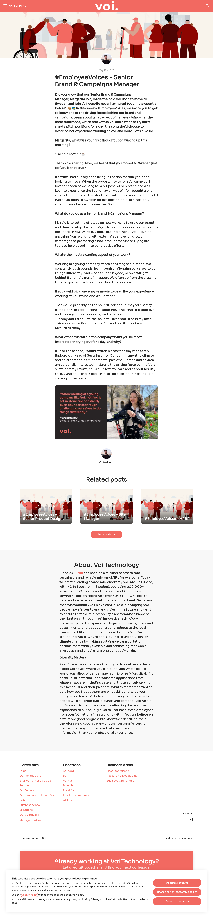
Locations (26, 809)
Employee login (29, 838)
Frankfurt (69, 790)
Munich (68, 785)
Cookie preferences (177, 901)
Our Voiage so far (31, 775)
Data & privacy (29, 814)
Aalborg (68, 771)
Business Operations (120, 780)
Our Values (27, 790)
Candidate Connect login (178, 838)
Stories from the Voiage (35, 780)
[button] (207, 6)
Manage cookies (30, 820)
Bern (66, 775)
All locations (71, 800)
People (24, 785)
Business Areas (30, 805)
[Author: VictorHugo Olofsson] (106, 453)
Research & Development (123, 775)
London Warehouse (76, 795)
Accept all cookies (177, 882)
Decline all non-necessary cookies (177, 892)
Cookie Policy (29, 894)
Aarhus (68, 780)
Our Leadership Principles (37, 795)
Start (23, 771)
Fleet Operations (117, 771)
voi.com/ (188, 813)
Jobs (23, 800)
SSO (43, 838)
